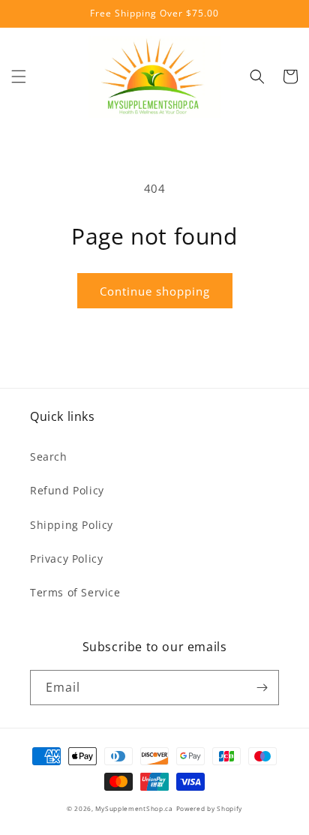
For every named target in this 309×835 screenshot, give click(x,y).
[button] (18, 76)
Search (49, 456)
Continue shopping (155, 291)
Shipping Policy (71, 525)
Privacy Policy (66, 558)
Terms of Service (75, 592)
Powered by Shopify (209, 808)
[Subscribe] (261, 687)
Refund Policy (67, 490)
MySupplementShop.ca (133, 808)
